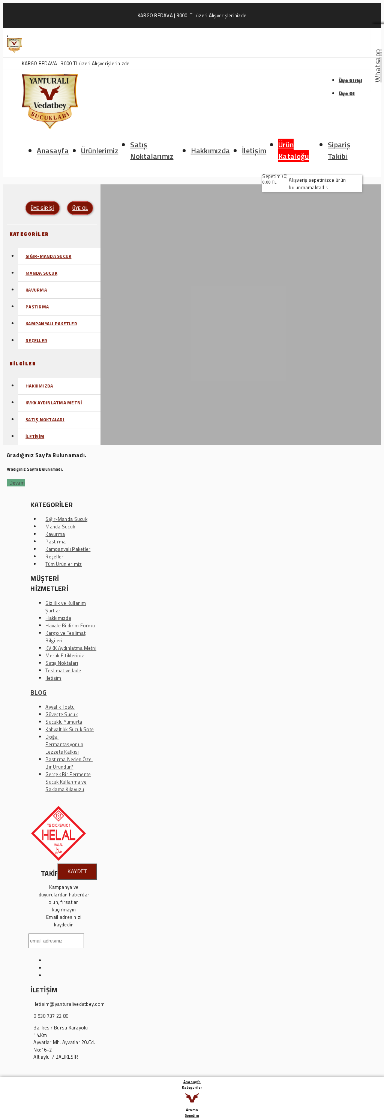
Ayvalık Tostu (59, 707)
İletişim (254, 150)
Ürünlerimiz (99, 150)
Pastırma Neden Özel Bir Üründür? (69, 762)
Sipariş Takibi (339, 150)
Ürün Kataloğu (293, 150)
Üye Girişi (350, 80)
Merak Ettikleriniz (64, 655)
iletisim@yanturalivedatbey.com (69, 1004)
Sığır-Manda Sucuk (48, 256)
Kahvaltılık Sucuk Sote (69, 729)
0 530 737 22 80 (50, 1016)
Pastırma (37, 306)
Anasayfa (53, 150)
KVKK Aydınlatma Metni (54, 402)
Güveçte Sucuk (61, 714)
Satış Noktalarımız (151, 150)
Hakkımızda (210, 150)
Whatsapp (377, 65)
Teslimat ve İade (63, 670)
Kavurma (36, 289)
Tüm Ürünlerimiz (63, 564)
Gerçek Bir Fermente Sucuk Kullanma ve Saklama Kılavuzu (68, 781)
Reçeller (36, 340)
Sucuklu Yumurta (63, 722)
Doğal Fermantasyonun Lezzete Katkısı (64, 744)
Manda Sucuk (41, 273)
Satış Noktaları (45, 419)
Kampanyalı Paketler (51, 323)
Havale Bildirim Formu (69, 625)
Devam (16, 482)
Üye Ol (347, 93)
